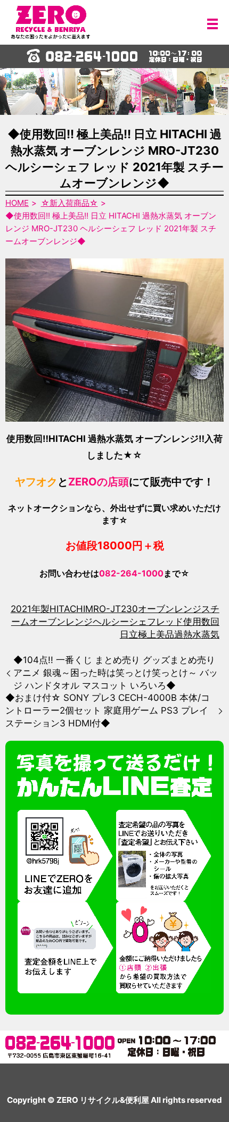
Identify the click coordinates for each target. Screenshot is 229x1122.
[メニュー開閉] (212, 24)
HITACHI (67, 609)
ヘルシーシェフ (124, 621)
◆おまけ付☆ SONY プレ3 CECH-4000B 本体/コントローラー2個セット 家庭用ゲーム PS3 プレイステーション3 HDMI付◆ (107, 710)
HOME (17, 203)
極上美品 (156, 634)
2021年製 (30, 609)
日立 (129, 634)
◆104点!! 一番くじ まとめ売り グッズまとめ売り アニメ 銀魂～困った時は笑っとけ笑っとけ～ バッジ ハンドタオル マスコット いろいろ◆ (115, 673)
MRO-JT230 (111, 609)
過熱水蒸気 (196, 634)
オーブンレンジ (169, 609)
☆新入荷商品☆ (69, 203)
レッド (169, 621)
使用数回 (201, 621)
